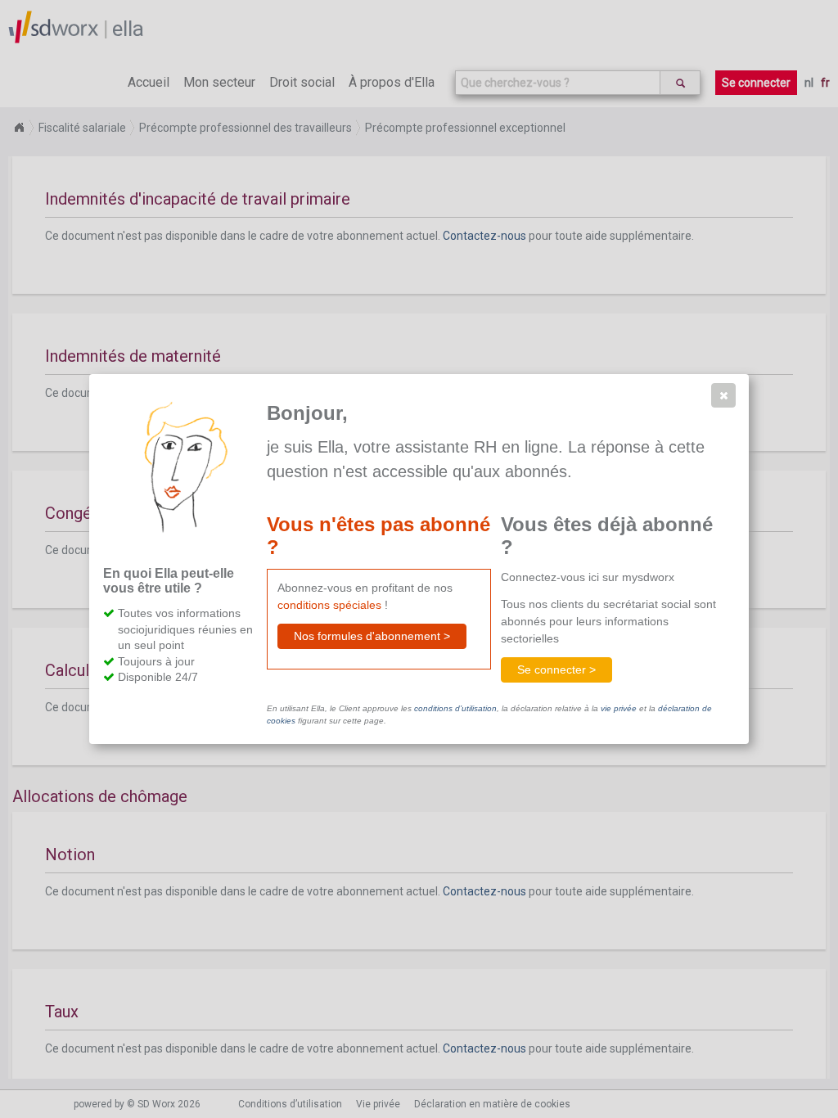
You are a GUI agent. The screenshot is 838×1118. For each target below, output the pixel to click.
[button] (723, 395)
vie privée (619, 708)
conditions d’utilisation (455, 708)
